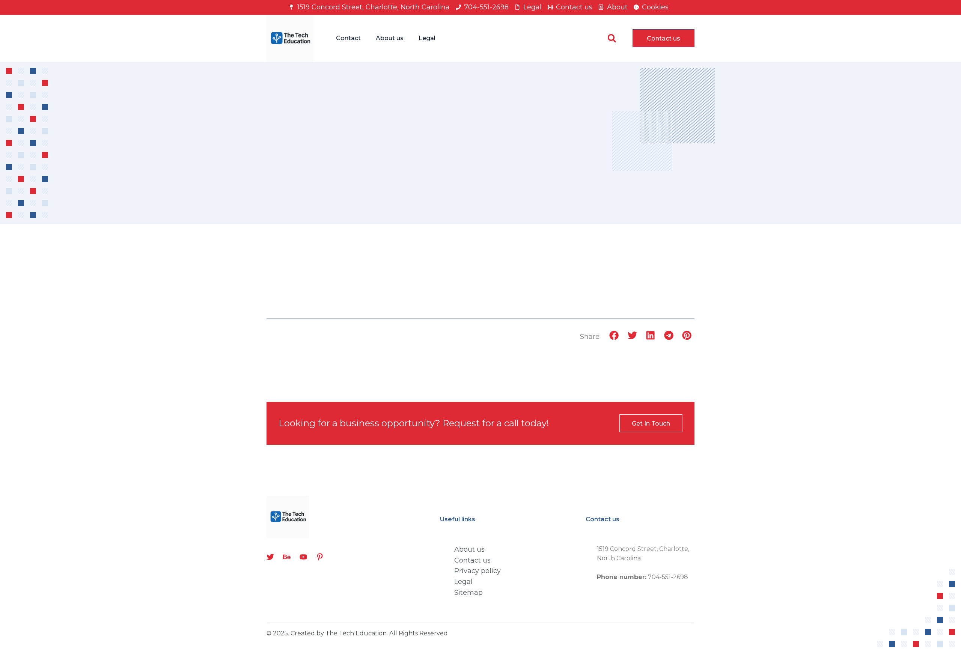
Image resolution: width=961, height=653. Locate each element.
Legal (427, 38)
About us (390, 38)
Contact (348, 38)
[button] (611, 38)
